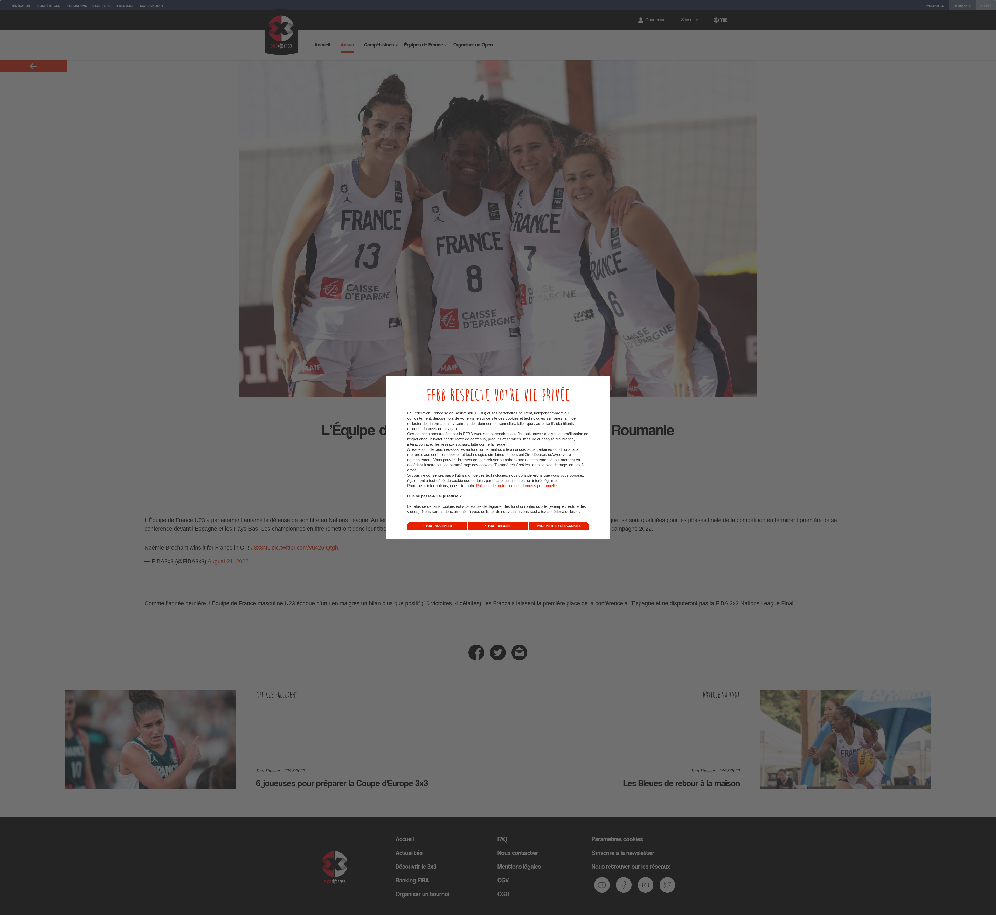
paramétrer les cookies (559, 526)
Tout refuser (499, 526)
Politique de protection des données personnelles (517, 485)
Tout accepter (438, 526)
